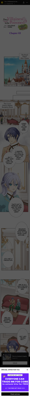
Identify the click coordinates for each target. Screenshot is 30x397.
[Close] (27, 369)
